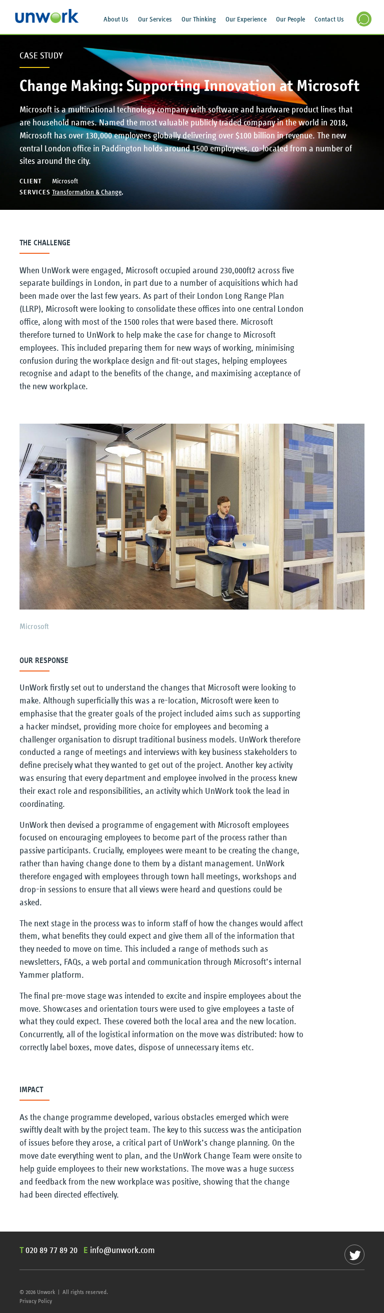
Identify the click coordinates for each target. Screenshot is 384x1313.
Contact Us (329, 19)
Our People (290, 19)
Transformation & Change (87, 192)
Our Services (155, 19)
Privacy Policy (36, 1301)
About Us (116, 19)
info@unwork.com (122, 1250)
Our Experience (246, 19)
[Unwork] (47, 20)
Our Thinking (199, 19)
